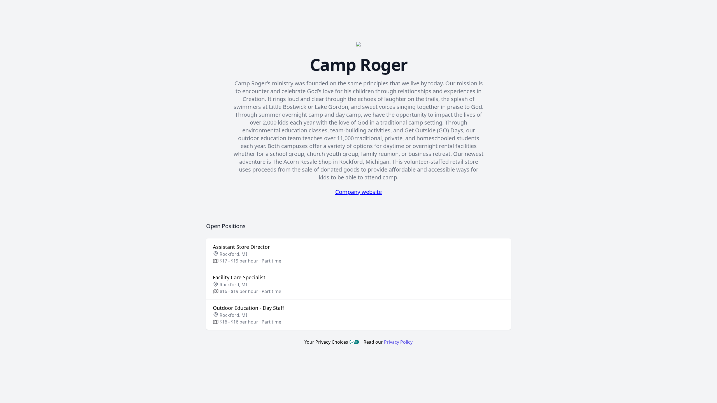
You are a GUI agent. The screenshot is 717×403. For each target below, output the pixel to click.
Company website (358, 192)
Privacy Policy (398, 342)
